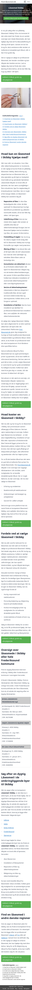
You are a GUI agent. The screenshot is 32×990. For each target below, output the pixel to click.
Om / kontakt (10, 988)
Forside (4, 988)
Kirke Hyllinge (9, 828)
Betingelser (26, 988)
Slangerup (7, 835)
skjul (20, 116)
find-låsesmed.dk (24, 465)
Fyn (18, 935)
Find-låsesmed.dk (8, 2)
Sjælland (4, 938)
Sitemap (20, 988)
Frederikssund (9, 831)
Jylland (11, 935)
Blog (16, 988)
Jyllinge (6, 820)
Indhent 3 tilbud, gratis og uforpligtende (16, 18)
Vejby (6, 824)
